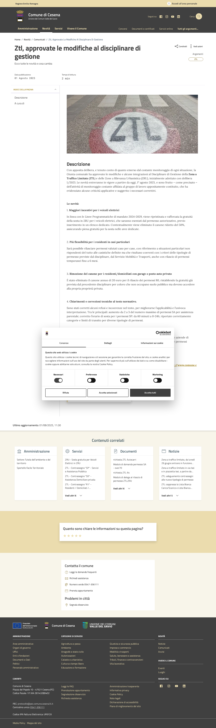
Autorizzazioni (68, 655)
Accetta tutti (150, 392)
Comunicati (164, 647)
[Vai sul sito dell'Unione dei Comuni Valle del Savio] (99, 625)
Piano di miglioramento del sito (125, 706)
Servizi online (166, 28)
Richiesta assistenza (71, 698)
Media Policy (19, 723)
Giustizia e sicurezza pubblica (124, 644)
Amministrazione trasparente (124, 686)
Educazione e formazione (73, 667)
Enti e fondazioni (21, 655)
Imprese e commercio (120, 647)
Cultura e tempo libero (72, 663)
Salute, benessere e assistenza (125, 655)
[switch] (91, 380)
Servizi (58, 28)
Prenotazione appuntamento (75, 690)
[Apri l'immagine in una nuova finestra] (132, 124)
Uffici (15, 651)
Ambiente (66, 647)
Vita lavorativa (117, 663)
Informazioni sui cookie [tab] (152, 343)
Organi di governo (22, 647)
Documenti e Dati (21, 659)
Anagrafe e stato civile (72, 651)
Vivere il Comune (77, 28)
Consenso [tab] (64, 343)
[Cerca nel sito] (199, 16)
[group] (36, 475)
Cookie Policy (116, 694)
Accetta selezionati (108, 392)
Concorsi (123, 28)
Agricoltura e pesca (70, 644)
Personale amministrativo (25, 667)
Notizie (161, 644)
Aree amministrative (23, 644)
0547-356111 (37, 707)
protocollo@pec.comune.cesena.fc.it (35, 703)
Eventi (161, 668)
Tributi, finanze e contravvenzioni (126, 659)
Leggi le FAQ (67, 686)
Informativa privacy (119, 690)
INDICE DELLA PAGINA (23, 89)
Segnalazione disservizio (73, 694)
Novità (46, 28)
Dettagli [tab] (108, 343)
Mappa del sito (34, 723)
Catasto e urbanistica (71, 659)
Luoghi (161, 672)
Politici (16, 663)
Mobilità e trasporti (119, 651)
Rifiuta (66, 392)
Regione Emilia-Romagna (26, 3)
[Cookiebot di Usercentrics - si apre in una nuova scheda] (158, 333)
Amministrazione (28, 28)
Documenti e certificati (143, 28)
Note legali (115, 698)
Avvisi (161, 651)
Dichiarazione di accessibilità (124, 702)
